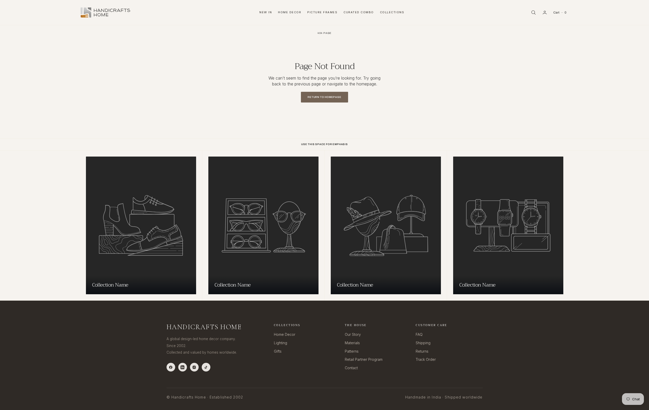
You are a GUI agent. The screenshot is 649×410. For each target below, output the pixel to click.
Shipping (423, 343)
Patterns (352, 351)
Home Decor (289, 12)
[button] (544, 12)
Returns (422, 351)
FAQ (419, 334)
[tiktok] (206, 367)
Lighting (280, 343)
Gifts (278, 351)
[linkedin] (182, 367)
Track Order (426, 359)
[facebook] (171, 367)
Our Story (353, 334)
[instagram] (194, 367)
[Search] (533, 12)
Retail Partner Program (364, 359)
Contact (351, 368)
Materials (352, 343)
